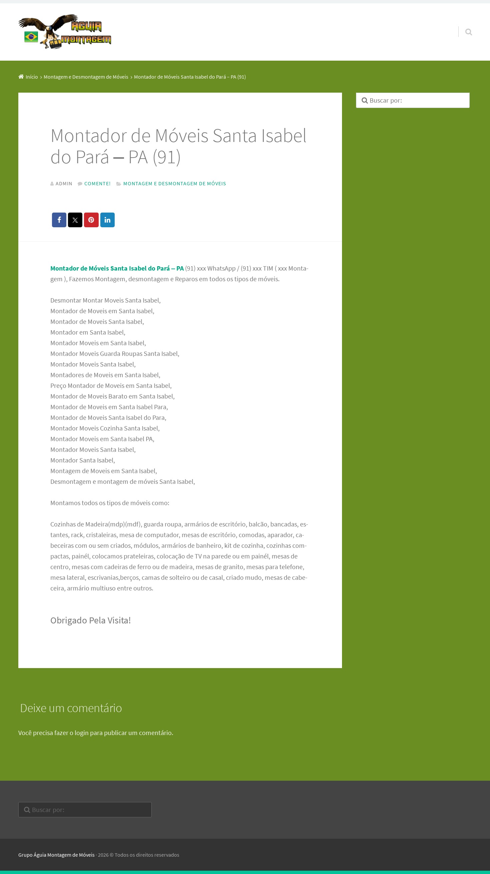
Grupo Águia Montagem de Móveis (56, 854)
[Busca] (462, 23)
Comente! (97, 183)
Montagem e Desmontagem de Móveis (174, 183)
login (82, 732)
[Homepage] (65, 32)
